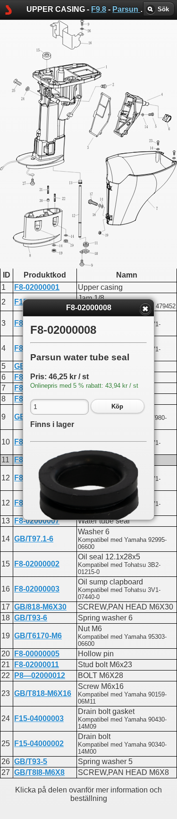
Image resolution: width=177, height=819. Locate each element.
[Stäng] (145, 309)
